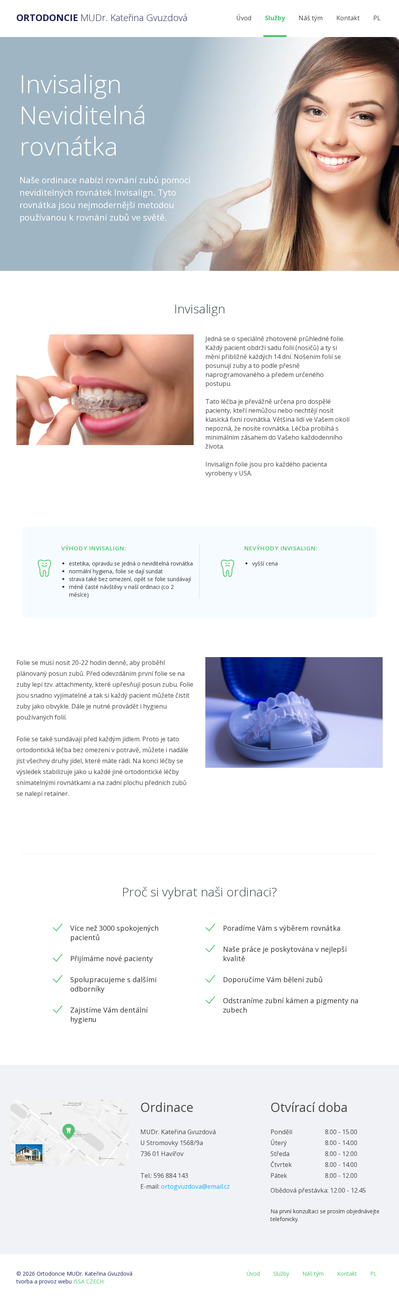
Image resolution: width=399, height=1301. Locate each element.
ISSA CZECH (88, 1281)
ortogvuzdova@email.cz (195, 1186)
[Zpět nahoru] (378, 1284)
